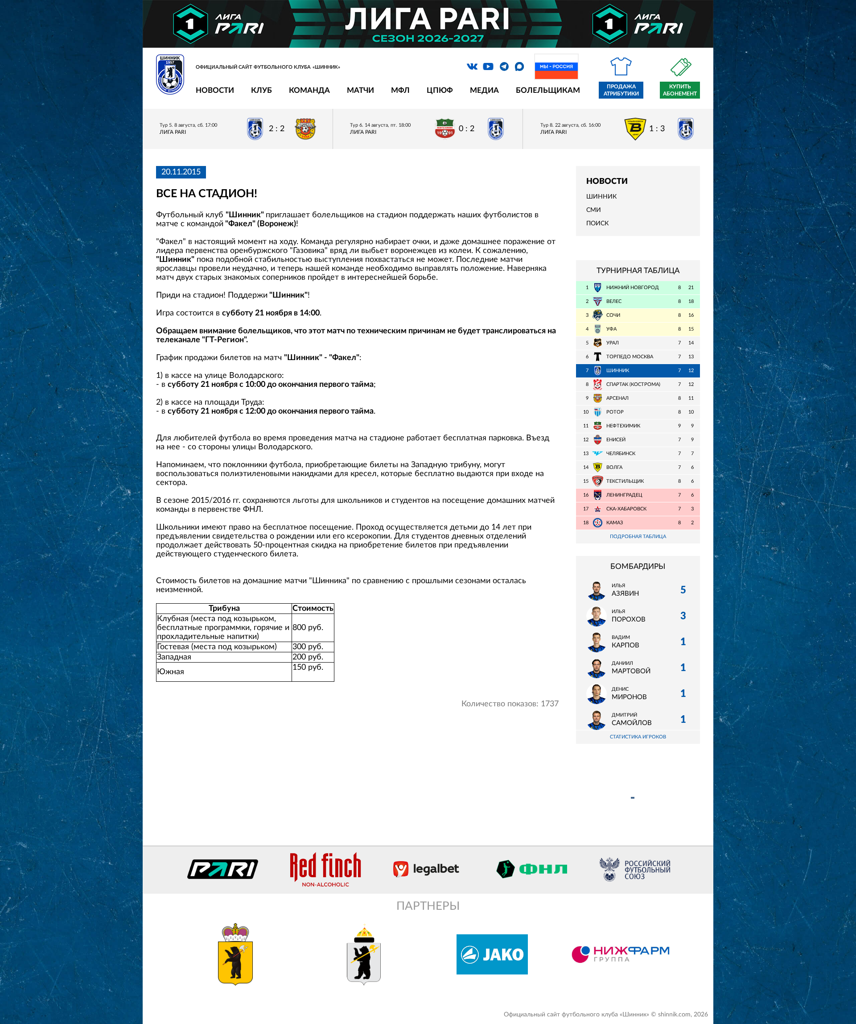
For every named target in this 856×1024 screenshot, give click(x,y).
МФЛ (400, 90)
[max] (519, 66)
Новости (215, 90)
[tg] (504, 66)
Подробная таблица (638, 536)
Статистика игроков (638, 736)
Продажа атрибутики (621, 90)
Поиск (597, 223)
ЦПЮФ (440, 90)
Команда (309, 90)
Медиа (484, 90)
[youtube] (488, 66)
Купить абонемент (680, 90)
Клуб (261, 90)
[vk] (472, 66)
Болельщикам (548, 90)
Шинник (601, 197)
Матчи (360, 90)
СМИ (593, 210)
